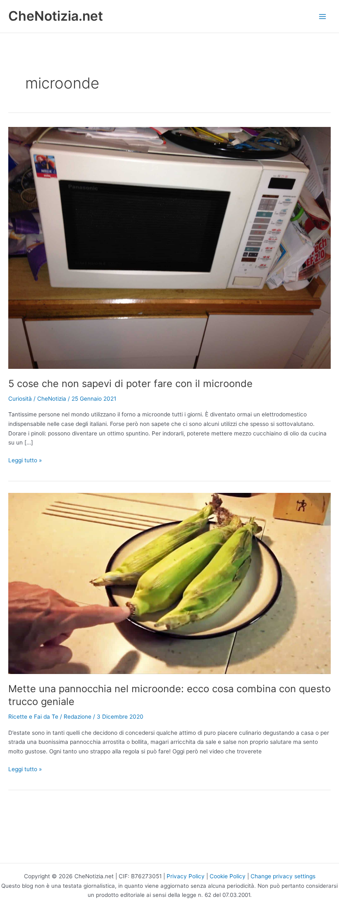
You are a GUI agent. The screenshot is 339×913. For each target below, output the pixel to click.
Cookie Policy (228, 876)
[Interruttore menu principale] (322, 16)
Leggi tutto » (25, 460)
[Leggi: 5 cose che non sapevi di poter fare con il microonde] (169, 247)
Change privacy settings (283, 876)
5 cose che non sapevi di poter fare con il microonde (130, 384)
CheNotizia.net (55, 16)
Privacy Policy (186, 876)
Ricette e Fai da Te (33, 716)
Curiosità (20, 398)
